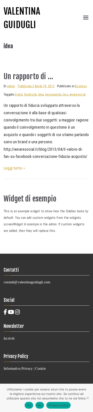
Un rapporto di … (28, 76)
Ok (29, 405)
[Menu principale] (85, 18)
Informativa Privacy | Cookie (25, 368)
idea (41, 94)
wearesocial (77, 94)
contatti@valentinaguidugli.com (27, 282)
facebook (30, 94)
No (40, 405)
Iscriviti (9, 338)
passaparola (53, 94)
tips (65, 94)
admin (11, 86)
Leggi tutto (13, 168)
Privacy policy (58, 405)
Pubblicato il (36, 86)
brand (18, 94)
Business (81, 86)
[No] (87, 398)
